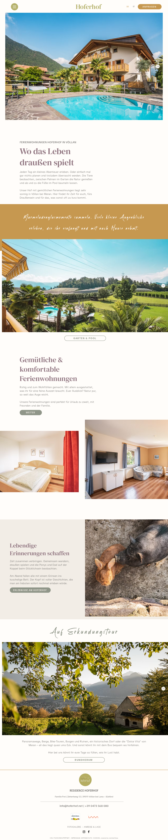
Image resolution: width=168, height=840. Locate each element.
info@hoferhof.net (71, 806)
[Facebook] (88, 831)
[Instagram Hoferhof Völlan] (84, 831)
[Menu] (14, 7)
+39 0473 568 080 (97, 806)
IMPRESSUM (75, 838)
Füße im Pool (50, 183)
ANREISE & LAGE (92, 827)
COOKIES (96, 838)
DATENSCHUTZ (86, 838)
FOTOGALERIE (74, 827)
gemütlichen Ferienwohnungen (55, 190)
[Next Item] (158, 66)
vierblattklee (113, 838)
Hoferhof (88, 6)
